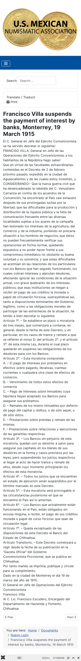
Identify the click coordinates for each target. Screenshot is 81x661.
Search (11, 81)
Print (13, 102)
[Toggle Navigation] (6, 63)
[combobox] (36, 80)
